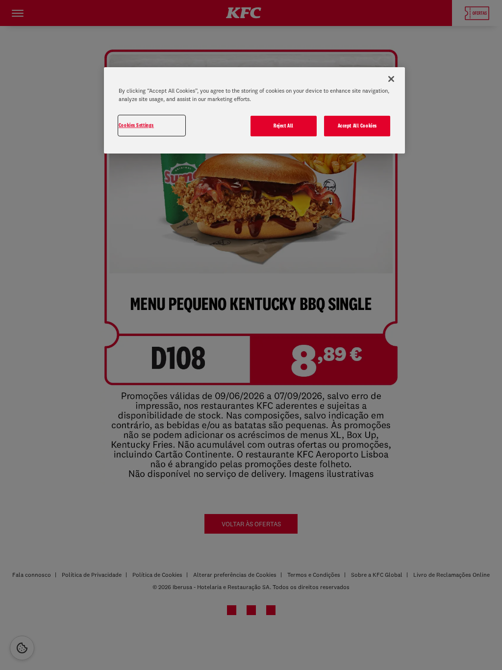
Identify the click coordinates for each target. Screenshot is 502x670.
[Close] (391, 79)
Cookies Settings (136, 125)
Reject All (284, 125)
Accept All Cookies (357, 125)
